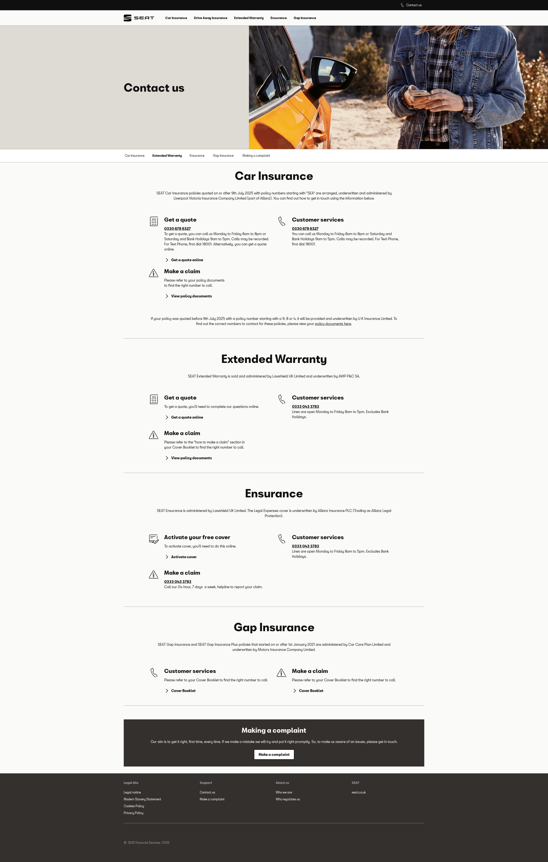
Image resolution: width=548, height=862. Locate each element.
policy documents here (333, 324)
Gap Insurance (223, 155)
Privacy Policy (133, 813)
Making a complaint (256, 155)
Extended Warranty (167, 155)
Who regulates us (288, 799)
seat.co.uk (359, 792)
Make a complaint (212, 799)
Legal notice (132, 792)
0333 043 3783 (305, 406)
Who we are (284, 792)
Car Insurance (134, 155)
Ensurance (197, 155)
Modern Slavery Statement (142, 799)
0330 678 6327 (177, 229)
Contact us (207, 792)
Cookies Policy (134, 806)
